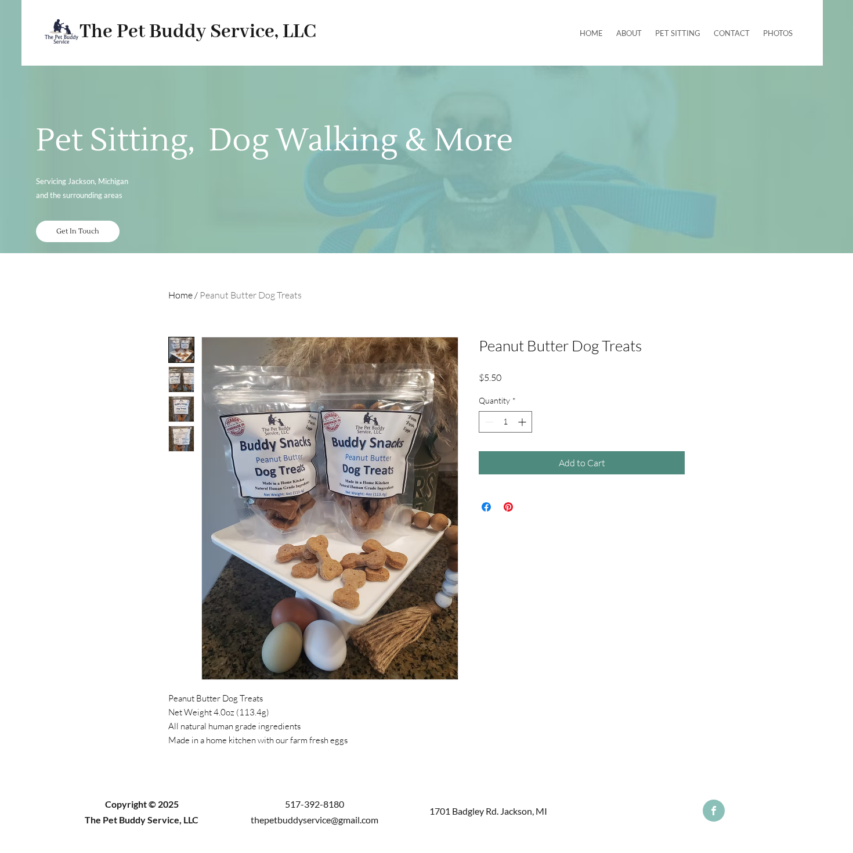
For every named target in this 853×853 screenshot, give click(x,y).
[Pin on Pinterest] (508, 507)
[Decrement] (487, 422)
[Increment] (523, 422)
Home (180, 295)
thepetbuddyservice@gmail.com (314, 819)
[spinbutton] (505, 422)
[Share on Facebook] (486, 507)
